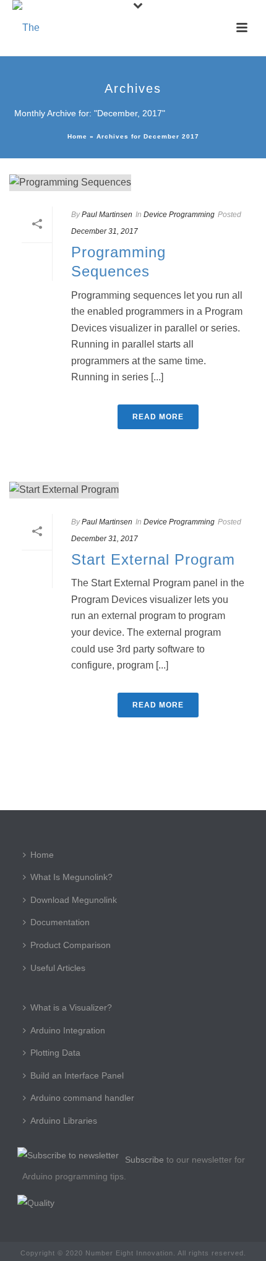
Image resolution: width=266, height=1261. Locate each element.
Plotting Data (55, 1053)
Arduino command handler (82, 1098)
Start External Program (153, 559)
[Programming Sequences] (133, 182)
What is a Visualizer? (71, 1007)
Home (77, 136)
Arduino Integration (67, 1030)
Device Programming (179, 214)
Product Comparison (70, 945)
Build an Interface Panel (77, 1075)
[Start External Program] (133, 490)
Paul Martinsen (107, 214)
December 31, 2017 (104, 231)
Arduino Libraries (63, 1121)
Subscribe (144, 1160)
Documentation (60, 922)
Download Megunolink (73, 900)
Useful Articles (57, 968)
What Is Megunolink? (71, 877)
